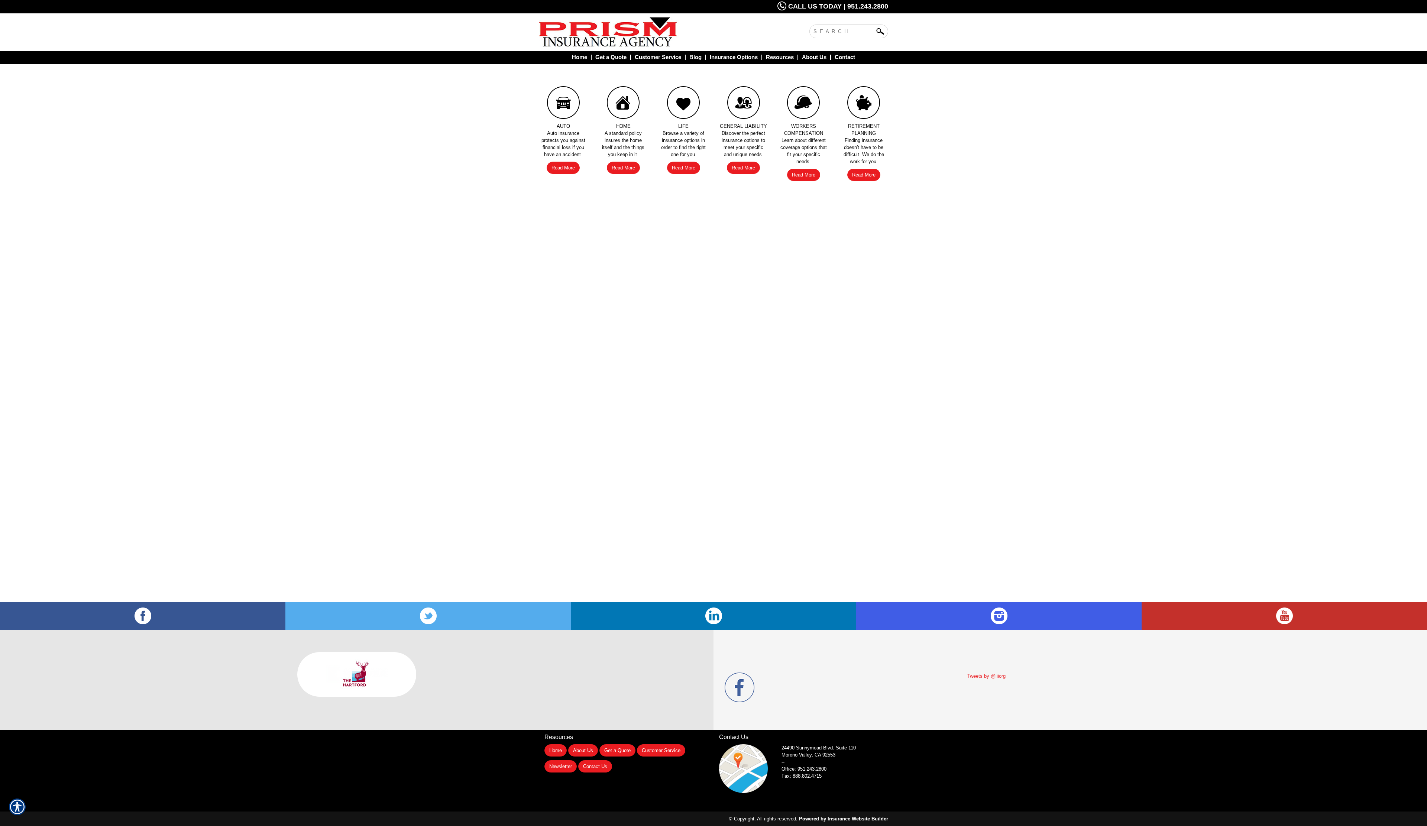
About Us (583, 750)
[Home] (638, 32)
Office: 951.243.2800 (804, 769)
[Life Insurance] (683, 104)
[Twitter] (428, 616)
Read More (563, 168)
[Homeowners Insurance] (623, 104)
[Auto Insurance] (563, 104)
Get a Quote (617, 750)
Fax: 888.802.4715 (802, 776)
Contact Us (595, 766)
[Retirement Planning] (863, 104)
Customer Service (661, 750)
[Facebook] (143, 616)
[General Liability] (743, 104)
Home (555, 750)
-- (783, 762)
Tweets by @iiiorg (986, 676)
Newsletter (560, 766)
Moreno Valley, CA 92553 (808, 755)
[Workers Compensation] (803, 104)
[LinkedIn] (713, 616)
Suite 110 (819, 748)
